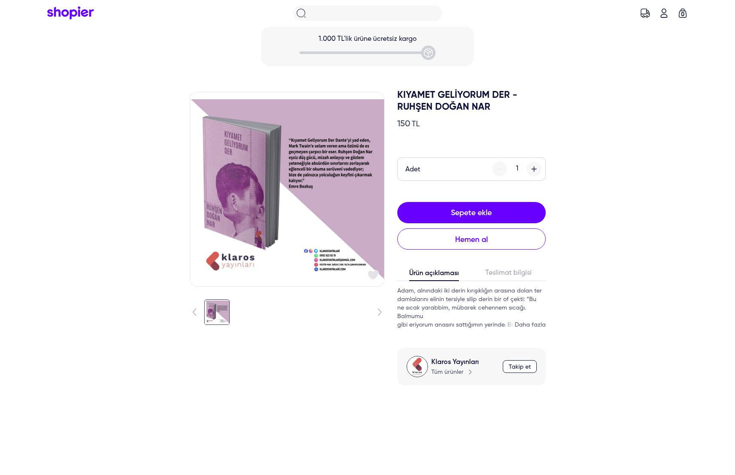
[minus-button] (499, 169)
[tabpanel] (471, 308)
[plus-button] (534, 169)
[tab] (434, 275)
